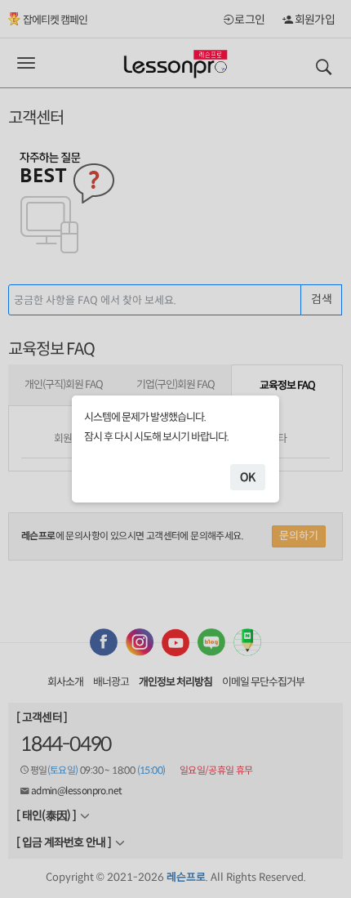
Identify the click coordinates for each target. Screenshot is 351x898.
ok (247, 477)
